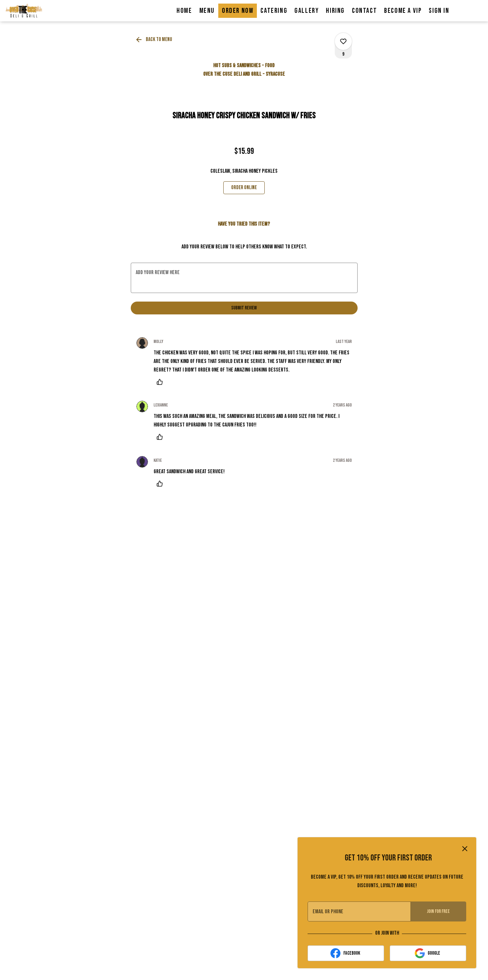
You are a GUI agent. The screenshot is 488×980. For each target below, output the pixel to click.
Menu (207, 10)
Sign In (439, 10)
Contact (364, 10)
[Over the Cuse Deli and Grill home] (38, 11)
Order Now (237, 10)
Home (184, 10)
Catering (273, 10)
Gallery (306, 10)
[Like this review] (161, 382)
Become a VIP (403, 10)
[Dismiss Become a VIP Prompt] (464, 848)
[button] (154, 39)
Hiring (335, 10)
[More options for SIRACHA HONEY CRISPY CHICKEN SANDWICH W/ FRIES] (343, 41)
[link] (244, 187)
